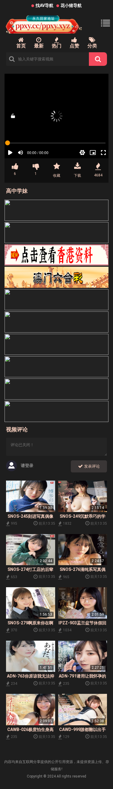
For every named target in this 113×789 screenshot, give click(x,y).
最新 (39, 46)
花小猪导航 (71, 5)
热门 (56, 46)
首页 (21, 46)
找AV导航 (44, 5)
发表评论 (91, 466)
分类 (92, 46)
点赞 (74, 46)
